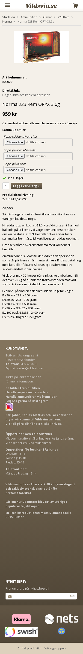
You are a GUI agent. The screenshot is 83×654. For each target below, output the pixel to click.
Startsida (8, 17)
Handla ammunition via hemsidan (31, 396)
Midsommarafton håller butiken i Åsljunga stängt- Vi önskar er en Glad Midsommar (40, 440)
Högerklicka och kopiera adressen (26, 95)
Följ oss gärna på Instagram (27, 401)
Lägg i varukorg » (26, 186)
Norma (7, 21)
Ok (72, 596)
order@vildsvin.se (30, 368)
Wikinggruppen (55, 648)
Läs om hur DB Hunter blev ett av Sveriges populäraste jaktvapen (36, 504)
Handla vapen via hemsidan (27, 392)
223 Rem (63, 17)
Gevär (47, 17)
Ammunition (29, 17)
